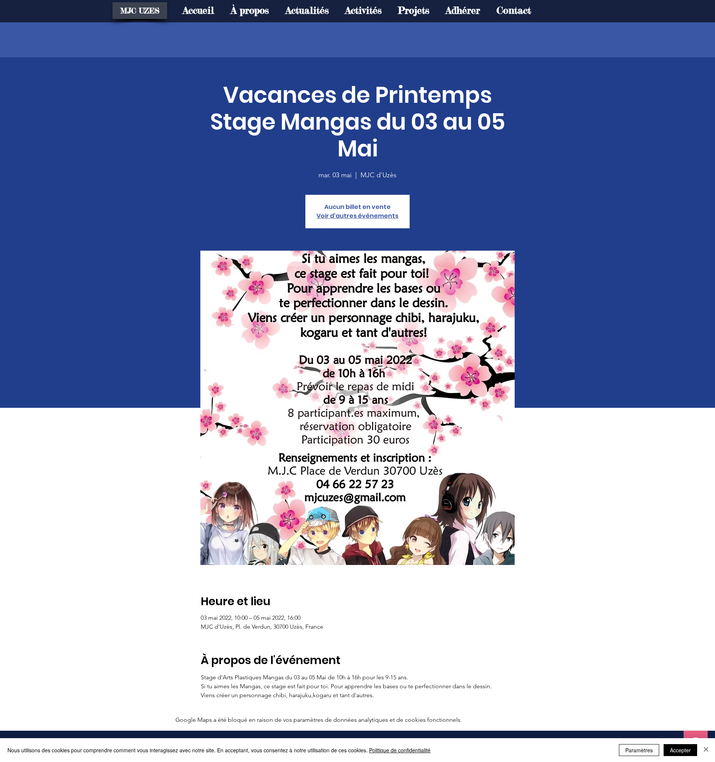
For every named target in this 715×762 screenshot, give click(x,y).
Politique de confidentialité (399, 750)
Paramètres (639, 750)
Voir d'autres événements (357, 216)
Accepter (680, 750)
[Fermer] (706, 750)
